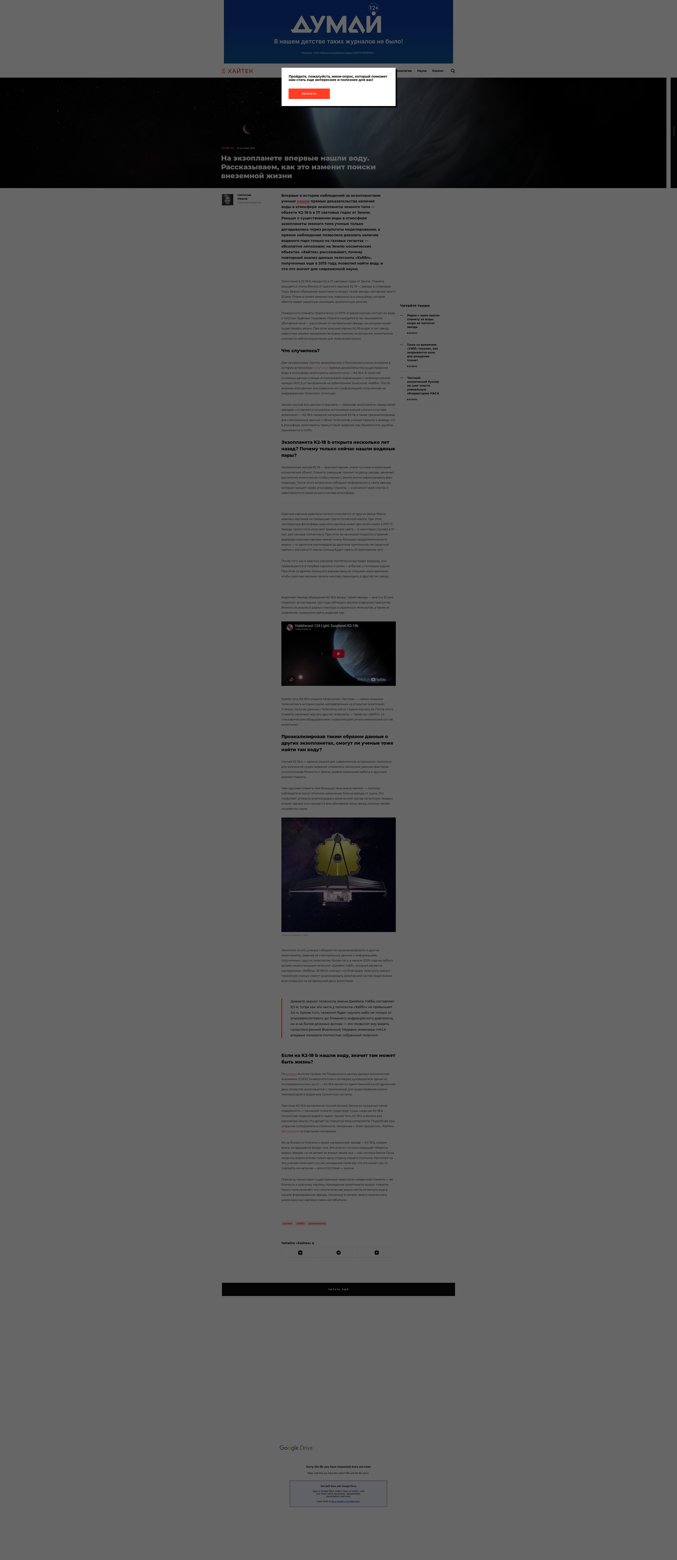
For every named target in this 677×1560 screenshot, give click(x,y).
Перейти (309, 93)
